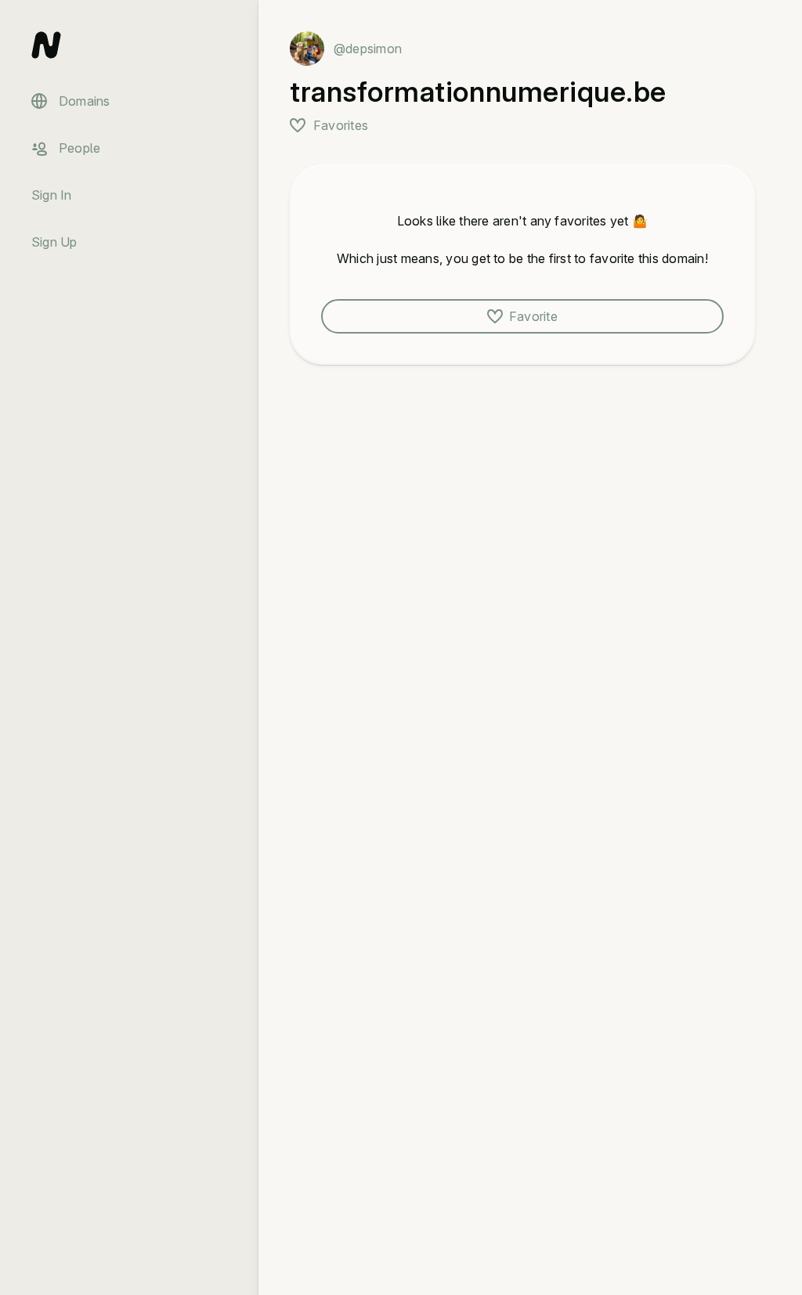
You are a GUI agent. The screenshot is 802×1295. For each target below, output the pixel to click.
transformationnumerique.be (478, 91)
